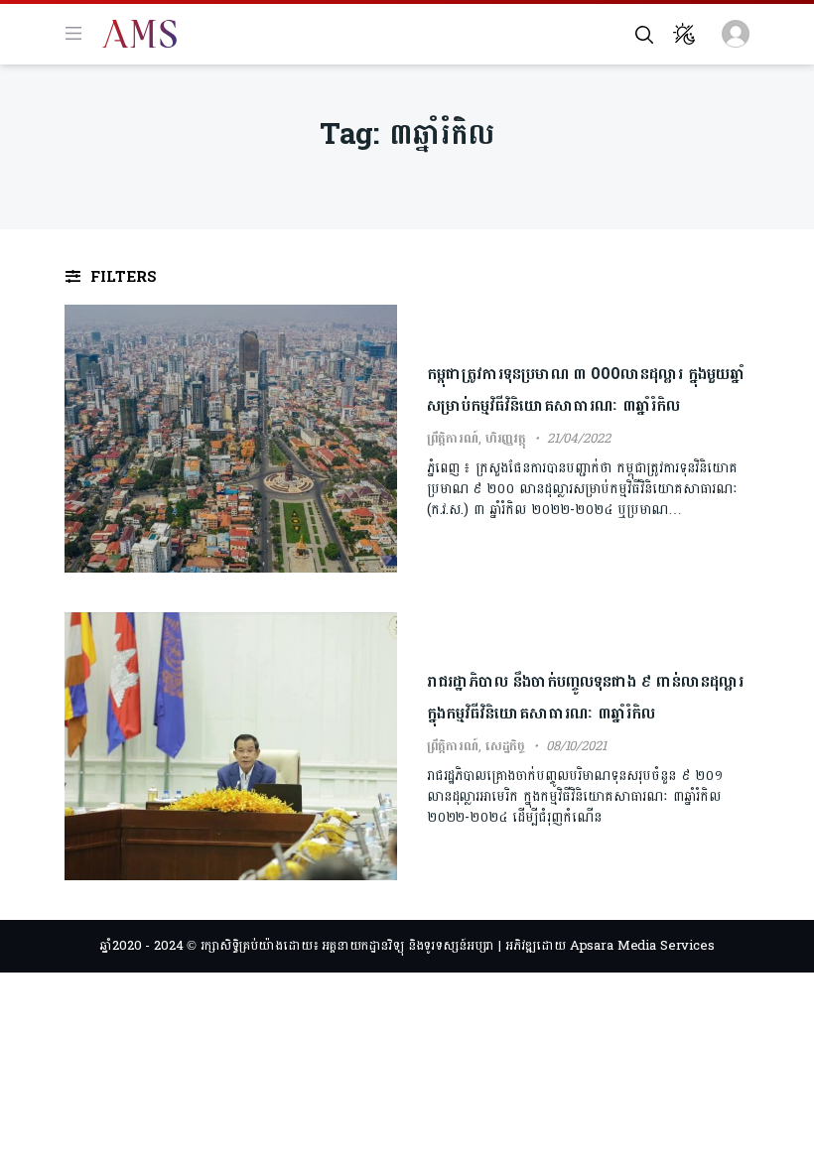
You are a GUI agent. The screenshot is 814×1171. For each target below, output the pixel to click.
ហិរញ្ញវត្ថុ (505, 439)
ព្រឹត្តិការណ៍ (452, 439)
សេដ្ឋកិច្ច (505, 746)
